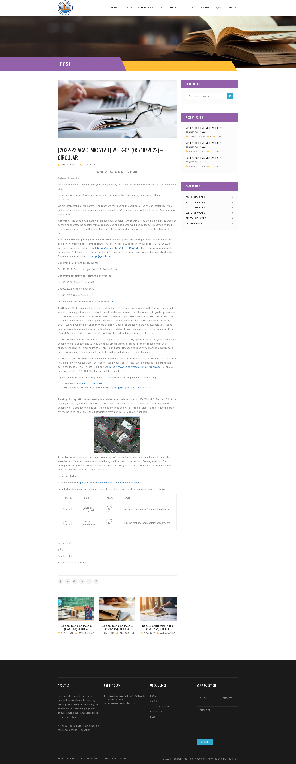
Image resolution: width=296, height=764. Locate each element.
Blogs (153, 717)
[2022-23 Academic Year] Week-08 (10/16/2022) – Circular (117, 627)
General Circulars (196, 218)
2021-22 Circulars (195, 197)
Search (230, 96)
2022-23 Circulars (195, 208)
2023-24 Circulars (195, 213)
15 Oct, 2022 (108, 633)
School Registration (161, 706)
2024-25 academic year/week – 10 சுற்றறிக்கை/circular (204, 160)
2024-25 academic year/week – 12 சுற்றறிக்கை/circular (204, 130)
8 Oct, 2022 (149, 633)
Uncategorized (194, 223)
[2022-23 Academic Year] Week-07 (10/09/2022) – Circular (158, 627)
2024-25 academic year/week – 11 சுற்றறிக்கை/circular (204, 145)
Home (153, 696)
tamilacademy (68, 164)
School (154, 701)
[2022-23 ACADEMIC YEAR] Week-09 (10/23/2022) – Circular (76, 627)
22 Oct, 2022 (67, 633)
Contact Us (156, 712)
